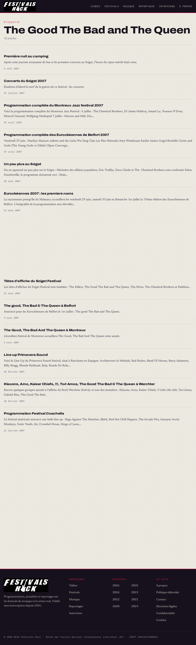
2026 (116, 585)
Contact (161, 599)
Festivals (112, 6)
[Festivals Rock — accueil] (20, 6)
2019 (134, 606)
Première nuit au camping (26, 56)
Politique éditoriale (167, 592)
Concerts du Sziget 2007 (25, 81)
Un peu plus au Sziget (22, 164)
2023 (134, 592)
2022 (116, 599)
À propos (185, 6)
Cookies (161, 620)
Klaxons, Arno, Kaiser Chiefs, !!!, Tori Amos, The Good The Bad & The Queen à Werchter (79, 384)
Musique (128, 6)
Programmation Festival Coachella (34, 413)
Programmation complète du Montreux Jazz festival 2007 (53, 105)
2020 (116, 606)
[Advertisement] (98, 246)
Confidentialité (165, 613)
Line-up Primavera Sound (26, 355)
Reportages (147, 6)
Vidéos (95, 6)
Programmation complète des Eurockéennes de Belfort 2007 (56, 135)
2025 (134, 585)
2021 (134, 599)
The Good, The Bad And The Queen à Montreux (45, 330)
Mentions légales (166, 606)
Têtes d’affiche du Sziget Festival (32, 281)
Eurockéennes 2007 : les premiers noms (38, 193)
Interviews (167, 6)
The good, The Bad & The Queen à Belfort (40, 305)
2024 (116, 592)
